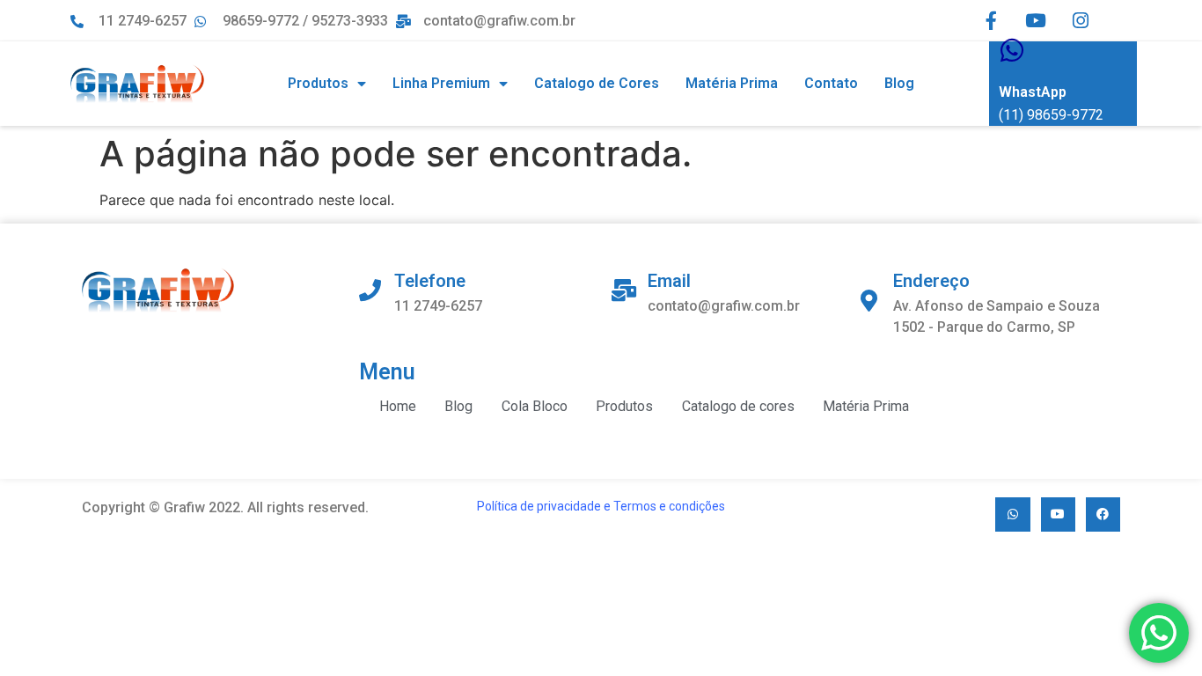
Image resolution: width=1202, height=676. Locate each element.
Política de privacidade (539, 506)
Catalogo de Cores (596, 83)
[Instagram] (1081, 20)
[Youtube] (1036, 20)
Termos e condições (669, 506)
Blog (899, 83)
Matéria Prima (731, 83)
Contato (831, 83)
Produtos (318, 83)
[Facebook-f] (991, 20)
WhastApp (1032, 92)
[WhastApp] (1012, 50)
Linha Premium (441, 83)
